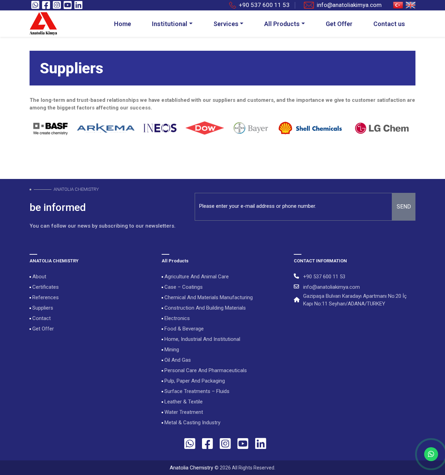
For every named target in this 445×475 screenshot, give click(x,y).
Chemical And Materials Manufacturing (208, 297)
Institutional (169, 23)
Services (225, 23)
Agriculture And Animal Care (196, 276)
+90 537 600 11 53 (264, 4)
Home (122, 23)
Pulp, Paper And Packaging (194, 381)
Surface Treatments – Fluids (196, 391)
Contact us (389, 23)
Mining (171, 349)
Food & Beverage (183, 329)
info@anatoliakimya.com (349, 4)
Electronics (176, 318)
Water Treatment (183, 412)
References (45, 297)
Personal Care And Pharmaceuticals (205, 370)
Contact (41, 318)
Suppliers (42, 308)
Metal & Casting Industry (191, 422)
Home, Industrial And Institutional (201, 339)
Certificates (45, 287)
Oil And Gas (177, 360)
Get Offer (339, 23)
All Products (282, 23)
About (38, 276)
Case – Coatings (183, 287)
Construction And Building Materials (204, 308)
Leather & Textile (183, 402)
